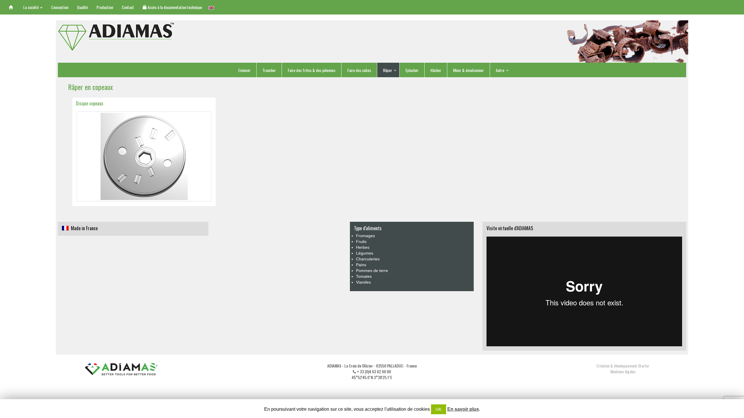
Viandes (363, 282)
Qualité (82, 7)
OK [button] (438, 409)
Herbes (362, 247)
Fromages (365, 235)
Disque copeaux (89, 103)
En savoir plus (463, 409)
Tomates (364, 276)
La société (31, 7)
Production (104, 7)
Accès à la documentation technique (174, 7)
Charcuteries (368, 259)
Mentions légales (623, 371)
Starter (643, 366)
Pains (361, 264)
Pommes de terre (372, 270)
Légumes (364, 253)
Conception (59, 7)
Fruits (361, 241)
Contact (128, 7)
